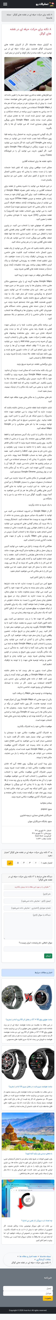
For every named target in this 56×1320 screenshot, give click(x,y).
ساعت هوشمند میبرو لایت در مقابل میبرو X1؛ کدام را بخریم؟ (30, 1086)
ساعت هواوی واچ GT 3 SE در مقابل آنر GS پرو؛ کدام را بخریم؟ (29, 1019)
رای (10, 862)
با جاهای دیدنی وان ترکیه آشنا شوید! (39, 1153)
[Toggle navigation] (5, 4)
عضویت (48, 1298)
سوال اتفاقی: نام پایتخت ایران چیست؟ (35, 942)
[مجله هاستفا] (44, 4)
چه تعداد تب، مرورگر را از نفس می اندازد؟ (36, 1220)
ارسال (48, 955)
